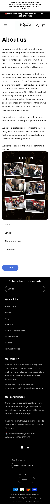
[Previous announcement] (5, 6)
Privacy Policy (11, 337)
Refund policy (22, 498)
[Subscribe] (42, 289)
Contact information (34, 502)
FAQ (7, 319)
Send (10, 268)
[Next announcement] (45, 6)
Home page (10, 307)
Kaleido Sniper (23, 494)
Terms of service (17, 502)
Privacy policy (35, 498)
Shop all (8, 313)
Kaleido (8, 343)
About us (9, 325)
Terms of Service (12, 349)
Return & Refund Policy (15, 331)
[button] (5, 26)
